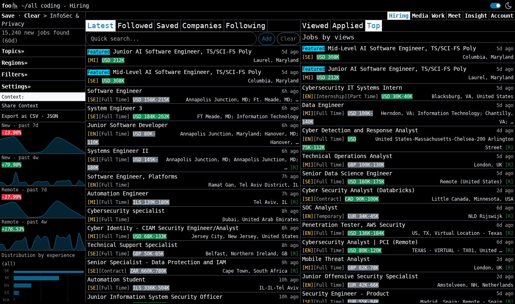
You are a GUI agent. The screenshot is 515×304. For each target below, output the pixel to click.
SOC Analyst (320, 207)
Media (420, 15)
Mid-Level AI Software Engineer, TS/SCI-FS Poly (174, 72)
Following (246, 26)
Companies (202, 26)
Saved (168, 26)
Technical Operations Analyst (347, 156)
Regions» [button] (14, 63)
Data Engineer (323, 105)
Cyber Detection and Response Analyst (360, 130)
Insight (476, 15)
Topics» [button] (13, 51)
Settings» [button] (16, 86)
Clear (288, 38)
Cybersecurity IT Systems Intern (352, 87)
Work (438, 15)
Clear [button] (33, 15)
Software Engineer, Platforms (132, 176)
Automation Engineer (117, 193)
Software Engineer (114, 91)
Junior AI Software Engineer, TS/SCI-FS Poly (169, 51)
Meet (454, 15)
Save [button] (10, 15)
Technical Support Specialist (132, 245)
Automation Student (116, 279)
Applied (347, 26)
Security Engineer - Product (345, 293)
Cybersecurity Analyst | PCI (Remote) (360, 242)
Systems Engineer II (117, 151)
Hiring (398, 15)
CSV (34, 116)
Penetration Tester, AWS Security (353, 225)
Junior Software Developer (127, 125)
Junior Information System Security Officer (154, 297)
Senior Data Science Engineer (347, 173)
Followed (135, 26)
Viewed (315, 26)
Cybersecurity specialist (126, 210)
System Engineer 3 (114, 108)
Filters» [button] (14, 74)
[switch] (495, 5)
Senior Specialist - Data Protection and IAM (156, 262)
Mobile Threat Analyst (336, 259)
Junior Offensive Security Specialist (360, 276)
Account (502, 15)
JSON (52, 116)
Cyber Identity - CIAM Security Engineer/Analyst (163, 228)
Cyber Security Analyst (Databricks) (358, 190)
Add (267, 38)
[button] (42, 96)
